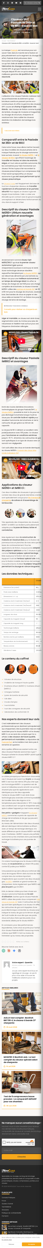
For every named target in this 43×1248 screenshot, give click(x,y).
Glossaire (5, 1210)
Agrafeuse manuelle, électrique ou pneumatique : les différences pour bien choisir (22, 1234)
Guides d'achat (7, 1204)
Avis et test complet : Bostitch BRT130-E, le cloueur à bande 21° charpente (23, 1227)
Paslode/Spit (7, 742)
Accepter (31, 1244)
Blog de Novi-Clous (8, 9)
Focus (4, 1201)
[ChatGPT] (3, 950)
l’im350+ (9, 881)
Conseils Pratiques (8, 1198)
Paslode (14, 50)
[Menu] (39, 9)
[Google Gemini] (14, 950)
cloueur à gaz (9, 183)
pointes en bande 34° (26, 289)
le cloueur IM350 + (27, 155)
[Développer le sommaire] (37, 130)
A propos (5, 1216)
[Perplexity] (19, 950)
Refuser (11, 1244)
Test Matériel (25, 32)
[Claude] (9, 950)
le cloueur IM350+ (30, 273)
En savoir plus (7, 1240)
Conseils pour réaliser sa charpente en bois (20, 310)
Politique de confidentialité (11, 1213)
